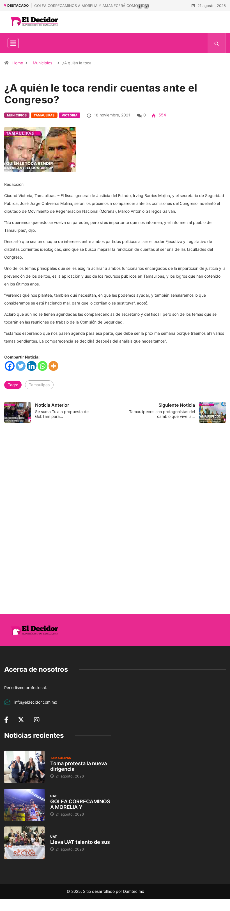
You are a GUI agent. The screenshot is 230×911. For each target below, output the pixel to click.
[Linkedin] (31, 366)
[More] (53, 366)
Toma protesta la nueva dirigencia (78, 766)
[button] (139, 6)
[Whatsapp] (42, 366)
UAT (53, 796)
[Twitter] (21, 366)
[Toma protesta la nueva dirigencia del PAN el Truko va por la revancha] (24, 767)
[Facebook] (10, 366)
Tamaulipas (44, 115)
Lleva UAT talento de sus (80, 842)
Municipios (42, 62)
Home (17, 62)
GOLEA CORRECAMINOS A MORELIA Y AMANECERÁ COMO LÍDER (91, 5)
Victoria (70, 115)
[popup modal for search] (217, 43)
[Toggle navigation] (13, 43)
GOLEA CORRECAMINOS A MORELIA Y (80, 804)
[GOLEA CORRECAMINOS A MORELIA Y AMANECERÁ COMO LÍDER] (24, 805)
